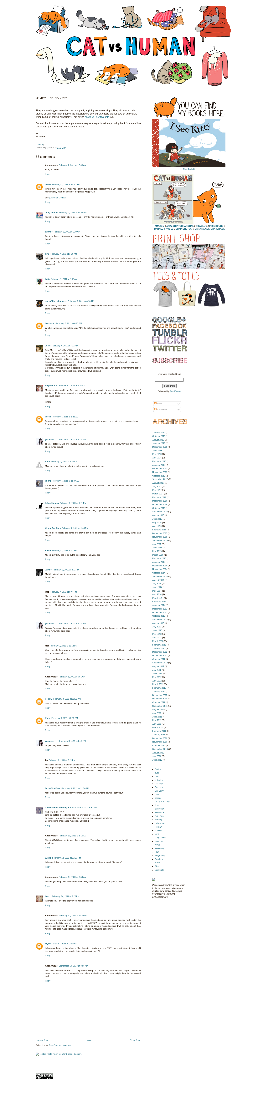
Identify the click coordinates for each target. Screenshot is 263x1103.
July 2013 (156, 627)
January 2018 (158, 465)
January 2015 (158, 562)
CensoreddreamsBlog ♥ (57, 807)
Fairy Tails (159, 816)
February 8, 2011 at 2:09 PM (64, 718)
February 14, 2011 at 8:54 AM (72, 877)
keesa (48, 417)
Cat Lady (159, 787)
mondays (159, 841)
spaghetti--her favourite (97, 117)
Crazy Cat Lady (162, 801)
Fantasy (158, 819)
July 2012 (156, 670)
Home (88, 1040)
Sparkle (49, 232)
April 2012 (157, 681)
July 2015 (156, 544)
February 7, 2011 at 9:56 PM (72, 623)
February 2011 (159, 731)
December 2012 (159, 652)
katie (47, 279)
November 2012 (159, 655)
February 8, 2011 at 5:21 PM (62, 760)
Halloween (159, 823)
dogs (157, 805)
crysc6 (48, 943)
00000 (48, 184)
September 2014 (160, 576)
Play (157, 852)
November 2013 (159, 612)
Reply (47, 174)
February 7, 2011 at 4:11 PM (66, 570)
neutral (48, 699)
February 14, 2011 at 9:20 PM (65, 896)
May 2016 (157, 522)
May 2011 (156, 720)
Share (40, 144)
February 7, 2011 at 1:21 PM (73, 503)
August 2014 (158, 580)
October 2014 (158, 573)
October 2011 (158, 702)
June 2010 (157, 760)
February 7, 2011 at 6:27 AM (68, 323)
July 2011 (156, 713)
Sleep (157, 866)
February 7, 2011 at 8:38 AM (64, 461)
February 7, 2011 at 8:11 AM (72, 385)
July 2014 (156, 583)
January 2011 (158, 734)
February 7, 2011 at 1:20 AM (67, 232)
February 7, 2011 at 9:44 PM (63, 592)
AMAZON (159, 226)
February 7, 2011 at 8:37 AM (72, 439)
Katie (47, 718)
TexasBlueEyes (52, 788)
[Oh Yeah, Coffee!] (57, 198)
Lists (157, 834)
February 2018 (159, 461)
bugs (157, 773)
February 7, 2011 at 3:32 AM (64, 279)
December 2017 (159, 468)
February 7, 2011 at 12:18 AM (66, 184)
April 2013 (157, 637)
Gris (47, 254)
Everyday (159, 809)
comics (158, 798)
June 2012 (157, 673)
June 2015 (157, 547)
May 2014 (157, 591)
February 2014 (159, 601)
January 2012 (158, 691)
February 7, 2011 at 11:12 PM (63, 646)
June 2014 (157, 587)
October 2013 (158, 616)
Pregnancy (160, 855)
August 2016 (158, 515)
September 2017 (160, 479)
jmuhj (48, 481)
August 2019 (158, 440)
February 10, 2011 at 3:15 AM (72, 836)
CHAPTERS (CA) (184, 229)
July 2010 (156, 756)
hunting (158, 830)
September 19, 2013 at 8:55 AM (73, 966)
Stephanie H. (51, 385)
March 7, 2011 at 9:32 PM (64, 943)
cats (157, 794)
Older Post (135, 1040)
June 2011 (157, 717)
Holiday (158, 827)
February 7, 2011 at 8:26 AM (65, 417)
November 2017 (159, 472)
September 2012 (160, 662)
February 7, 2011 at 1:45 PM (75, 528)
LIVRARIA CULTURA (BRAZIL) (210, 229)
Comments (162, 409)
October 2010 (158, 745)
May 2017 (157, 490)
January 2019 (158, 443)
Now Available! (190, 169)
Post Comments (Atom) (60, 1045)
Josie (47, 346)
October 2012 (158, 659)
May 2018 (157, 454)
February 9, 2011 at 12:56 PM (75, 788)
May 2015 (157, 551)
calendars (159, 780)
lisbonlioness (52, 503)
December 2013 (159, 609)
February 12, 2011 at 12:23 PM (66, 858)
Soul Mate (159, 870)
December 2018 (159, 447)
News (157, 845)
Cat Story (159, 791)
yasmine (49, 439)
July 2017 (156, 486)
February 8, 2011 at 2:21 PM (72, 741)
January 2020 (158, 432)
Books (158, 769)
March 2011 (157, 727)
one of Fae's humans (55, 301)
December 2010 (159, 738)
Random (159, 859)
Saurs (157, 862)
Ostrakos (49, 323)
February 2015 (159, 558)
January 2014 (158, 605)
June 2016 (157, 519)
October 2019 (158, 436)
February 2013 (159, 645)
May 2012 (157, 677)
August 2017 (158, 483)
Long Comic (160, 837)
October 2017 (158, 476)
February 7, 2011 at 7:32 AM (65, 346)
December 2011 (159, 695)
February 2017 (159, 497)
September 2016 (160, 511)
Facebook (159, 812)
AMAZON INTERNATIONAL (180, 226)
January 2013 (158, 648)
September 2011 (160, 706)
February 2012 (159, 688)
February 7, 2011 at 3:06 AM (63, 254)
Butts (157, 776)
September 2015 (160, 540)
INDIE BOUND (216, 226)
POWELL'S (201, 226)
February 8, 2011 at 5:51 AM (72, 677)
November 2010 (159, 742)
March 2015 (157, 555)
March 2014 (157, 598)
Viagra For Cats (53, 528)
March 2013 (157, 641)
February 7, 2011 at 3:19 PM (65, 550)
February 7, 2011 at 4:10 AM (81, 301)
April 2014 (157, 594)
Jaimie (48, 570)
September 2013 (160, 619)
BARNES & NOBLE (163, 229)
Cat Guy (159, 783)
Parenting (159, 848)
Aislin (48, 550)
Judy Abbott (51, 212)
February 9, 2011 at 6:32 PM (83, 807)
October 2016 (158, 508)
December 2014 (159, 565)
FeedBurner (175, 391)
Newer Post (42, 1040)
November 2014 (159, 569)
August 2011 (158, 709)
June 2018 (157, 450)
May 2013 (157, 634)
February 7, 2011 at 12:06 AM (72, 165)
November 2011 (159, 698)
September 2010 (160, 749)
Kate (47, 461)
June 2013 (157, 630)
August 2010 (158, 753)
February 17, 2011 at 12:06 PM (73, 915)
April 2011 (156, 724)
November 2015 (159, 537)
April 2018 (157, 458)
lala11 (48, 896)
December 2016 (159, 501)
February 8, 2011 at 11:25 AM (67, 699)
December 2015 (159, 533)
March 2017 (157, 494)
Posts (159, 403)
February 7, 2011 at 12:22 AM (72, 212)
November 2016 (159, 504)
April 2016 (157, 526)
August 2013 (158, 623)
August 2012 (158, 666)
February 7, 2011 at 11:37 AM (65, 481)
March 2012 (157, 684)
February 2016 (159, 530)
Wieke (48, 858)
